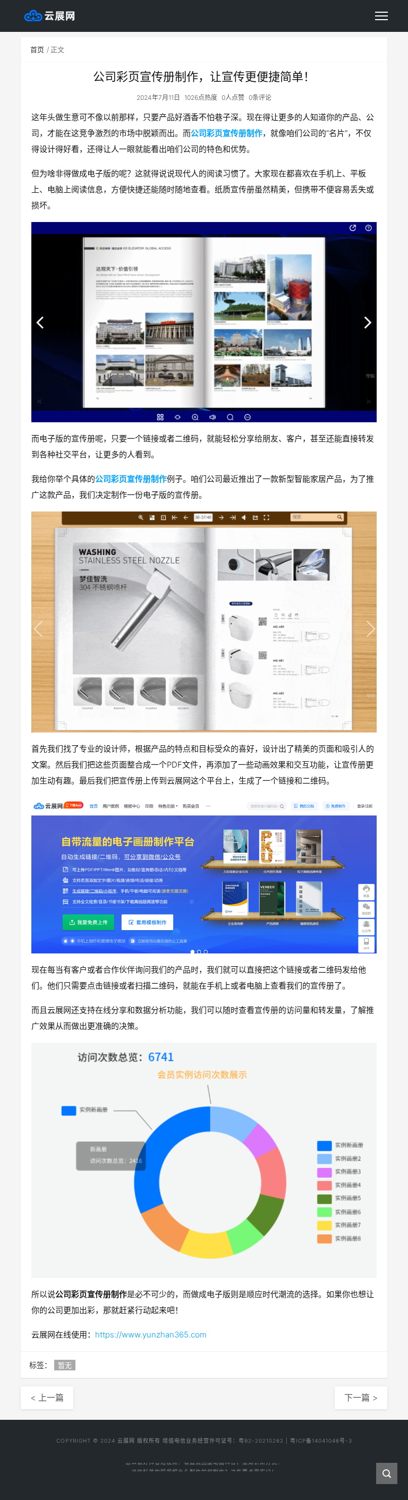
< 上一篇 (47, 1397)
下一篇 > (361, 1397)
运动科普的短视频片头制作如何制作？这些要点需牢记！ (204, 1464)
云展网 (126, 1440)
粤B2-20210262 (261, 1440)
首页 (37, 49)
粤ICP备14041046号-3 (321, 1440)
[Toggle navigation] (381, 16)
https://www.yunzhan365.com (151, 1334)
